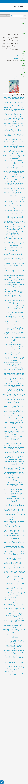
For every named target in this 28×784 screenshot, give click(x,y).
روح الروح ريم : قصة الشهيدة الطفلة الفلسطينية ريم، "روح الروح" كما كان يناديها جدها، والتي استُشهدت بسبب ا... (14, 162)
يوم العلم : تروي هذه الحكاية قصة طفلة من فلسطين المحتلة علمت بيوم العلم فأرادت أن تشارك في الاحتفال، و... (14, 474)
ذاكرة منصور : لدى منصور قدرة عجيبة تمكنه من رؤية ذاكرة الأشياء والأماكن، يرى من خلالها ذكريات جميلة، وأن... (14, 558)
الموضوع (23, 76)
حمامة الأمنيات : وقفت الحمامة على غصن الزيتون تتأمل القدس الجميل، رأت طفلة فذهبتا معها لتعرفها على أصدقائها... (14, 249)
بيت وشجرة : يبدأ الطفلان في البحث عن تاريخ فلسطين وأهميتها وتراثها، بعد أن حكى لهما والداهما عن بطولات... (14, 631)
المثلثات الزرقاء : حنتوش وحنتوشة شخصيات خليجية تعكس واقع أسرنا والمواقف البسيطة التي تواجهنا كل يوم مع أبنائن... (14, 265)
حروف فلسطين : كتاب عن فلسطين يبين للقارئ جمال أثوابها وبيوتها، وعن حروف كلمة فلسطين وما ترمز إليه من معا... (14, 484)
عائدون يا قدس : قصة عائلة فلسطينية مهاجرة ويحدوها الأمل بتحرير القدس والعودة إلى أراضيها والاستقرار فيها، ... (14, 411)
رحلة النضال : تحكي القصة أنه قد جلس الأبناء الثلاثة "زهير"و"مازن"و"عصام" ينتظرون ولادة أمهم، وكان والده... (14, 604)
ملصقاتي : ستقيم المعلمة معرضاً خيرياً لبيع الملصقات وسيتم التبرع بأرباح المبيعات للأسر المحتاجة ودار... (14, 207)
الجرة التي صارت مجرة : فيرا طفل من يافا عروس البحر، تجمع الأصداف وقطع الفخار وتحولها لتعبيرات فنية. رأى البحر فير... (14, 479)
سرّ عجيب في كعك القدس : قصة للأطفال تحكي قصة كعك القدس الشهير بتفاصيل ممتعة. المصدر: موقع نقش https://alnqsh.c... (14, 401)
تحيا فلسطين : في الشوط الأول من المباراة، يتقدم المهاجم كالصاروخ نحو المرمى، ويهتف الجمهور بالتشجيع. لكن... (14, 98)
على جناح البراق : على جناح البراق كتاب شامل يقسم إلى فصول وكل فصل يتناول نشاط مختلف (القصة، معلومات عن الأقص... (14, 532)
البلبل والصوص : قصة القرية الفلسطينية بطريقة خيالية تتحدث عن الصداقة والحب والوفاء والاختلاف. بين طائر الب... (14, 625)
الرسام (23, 58)
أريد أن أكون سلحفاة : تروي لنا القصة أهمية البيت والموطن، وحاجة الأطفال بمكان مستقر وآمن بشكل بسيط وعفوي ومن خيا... (14, 673)
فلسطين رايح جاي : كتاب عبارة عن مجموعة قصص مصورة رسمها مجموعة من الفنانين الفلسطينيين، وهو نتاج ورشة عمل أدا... (14, 452)
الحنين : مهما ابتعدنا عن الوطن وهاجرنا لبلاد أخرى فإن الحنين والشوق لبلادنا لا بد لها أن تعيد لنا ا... (14, 568)
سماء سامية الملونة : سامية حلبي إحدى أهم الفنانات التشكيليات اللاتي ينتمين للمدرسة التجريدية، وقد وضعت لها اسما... (14, 438)
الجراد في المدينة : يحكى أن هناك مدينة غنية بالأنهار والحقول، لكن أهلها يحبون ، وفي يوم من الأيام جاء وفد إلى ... (14, 599)
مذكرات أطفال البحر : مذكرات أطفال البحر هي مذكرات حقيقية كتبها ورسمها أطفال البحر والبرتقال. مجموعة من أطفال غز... (14, 406)
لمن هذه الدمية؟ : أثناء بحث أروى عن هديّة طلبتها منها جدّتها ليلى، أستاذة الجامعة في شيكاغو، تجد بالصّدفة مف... (14, 417)
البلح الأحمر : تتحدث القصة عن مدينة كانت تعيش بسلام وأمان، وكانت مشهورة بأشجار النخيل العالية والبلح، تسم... (14, 286)
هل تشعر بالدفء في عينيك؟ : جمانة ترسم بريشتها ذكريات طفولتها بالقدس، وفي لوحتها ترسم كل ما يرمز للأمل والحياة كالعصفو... (14, 281)
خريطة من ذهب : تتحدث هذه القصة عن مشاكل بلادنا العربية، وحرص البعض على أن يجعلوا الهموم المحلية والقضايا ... (14, 194)
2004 (17, 63)
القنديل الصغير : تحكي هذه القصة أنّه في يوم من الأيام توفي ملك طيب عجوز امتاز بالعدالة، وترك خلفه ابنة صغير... (14, 120)
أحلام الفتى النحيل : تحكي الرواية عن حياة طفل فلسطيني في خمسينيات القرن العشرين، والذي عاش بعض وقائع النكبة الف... (14, 334)
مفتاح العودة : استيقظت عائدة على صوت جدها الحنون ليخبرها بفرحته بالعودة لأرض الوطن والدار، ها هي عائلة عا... (14, 254)
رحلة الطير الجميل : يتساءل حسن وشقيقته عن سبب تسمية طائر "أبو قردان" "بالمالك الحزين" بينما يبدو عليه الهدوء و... (14, 563)
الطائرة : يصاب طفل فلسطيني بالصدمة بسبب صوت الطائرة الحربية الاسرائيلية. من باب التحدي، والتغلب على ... (14, 348)
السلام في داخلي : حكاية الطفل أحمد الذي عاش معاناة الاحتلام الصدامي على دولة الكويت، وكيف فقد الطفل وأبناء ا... (14, 146)
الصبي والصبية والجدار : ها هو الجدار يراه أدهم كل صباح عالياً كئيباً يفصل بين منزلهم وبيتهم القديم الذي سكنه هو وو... (14, 526)
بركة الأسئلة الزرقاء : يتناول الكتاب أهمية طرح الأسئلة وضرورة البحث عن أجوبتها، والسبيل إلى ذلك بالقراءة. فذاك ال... (14, 652)
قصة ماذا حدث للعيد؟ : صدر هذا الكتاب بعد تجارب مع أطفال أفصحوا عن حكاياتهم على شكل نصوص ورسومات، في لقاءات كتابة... (14, 594)
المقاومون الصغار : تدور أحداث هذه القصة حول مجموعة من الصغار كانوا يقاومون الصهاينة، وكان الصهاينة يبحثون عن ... (14, 188)
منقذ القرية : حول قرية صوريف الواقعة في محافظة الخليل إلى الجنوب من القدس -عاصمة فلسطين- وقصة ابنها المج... (14, 396)
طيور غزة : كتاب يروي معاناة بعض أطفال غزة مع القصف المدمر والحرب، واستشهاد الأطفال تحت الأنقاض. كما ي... (14, 136)
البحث (25, 15)
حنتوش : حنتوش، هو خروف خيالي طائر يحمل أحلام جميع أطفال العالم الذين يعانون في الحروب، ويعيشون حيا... (14, 615)
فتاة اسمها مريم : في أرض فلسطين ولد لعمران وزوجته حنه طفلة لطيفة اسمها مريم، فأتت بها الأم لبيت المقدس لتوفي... (14, 505)
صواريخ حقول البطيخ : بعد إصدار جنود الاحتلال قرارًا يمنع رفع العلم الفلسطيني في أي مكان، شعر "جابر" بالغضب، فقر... (14, 109)
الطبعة (23, 65)
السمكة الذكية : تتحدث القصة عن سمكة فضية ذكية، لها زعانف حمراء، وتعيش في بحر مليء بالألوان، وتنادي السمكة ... (14, 302)
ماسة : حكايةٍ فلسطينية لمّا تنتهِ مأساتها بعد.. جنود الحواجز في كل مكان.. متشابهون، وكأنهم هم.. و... (14, 442)
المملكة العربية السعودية (12, 60)
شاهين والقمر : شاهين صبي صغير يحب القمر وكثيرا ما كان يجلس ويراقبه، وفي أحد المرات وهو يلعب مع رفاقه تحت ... (14, 495)
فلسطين (16, 76)
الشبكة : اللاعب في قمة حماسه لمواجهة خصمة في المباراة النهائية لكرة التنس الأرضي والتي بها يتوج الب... (14, 662)
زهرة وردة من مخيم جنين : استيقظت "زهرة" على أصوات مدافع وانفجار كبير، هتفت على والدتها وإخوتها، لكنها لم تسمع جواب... (14, 511)
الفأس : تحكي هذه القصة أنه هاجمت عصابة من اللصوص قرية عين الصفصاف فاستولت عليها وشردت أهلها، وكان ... (14, 201)
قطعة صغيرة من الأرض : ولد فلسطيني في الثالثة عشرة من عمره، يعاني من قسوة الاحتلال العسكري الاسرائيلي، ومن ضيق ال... (14, 380)
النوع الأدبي (23, 69)
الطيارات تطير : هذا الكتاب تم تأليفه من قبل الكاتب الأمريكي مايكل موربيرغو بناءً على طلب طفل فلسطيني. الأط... (14, 353)
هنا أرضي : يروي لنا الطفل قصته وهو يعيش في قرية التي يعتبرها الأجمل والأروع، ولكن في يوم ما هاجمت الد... (14, 573)
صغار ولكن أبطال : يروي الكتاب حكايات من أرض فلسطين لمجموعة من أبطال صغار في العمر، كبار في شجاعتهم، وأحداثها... (14, 641)
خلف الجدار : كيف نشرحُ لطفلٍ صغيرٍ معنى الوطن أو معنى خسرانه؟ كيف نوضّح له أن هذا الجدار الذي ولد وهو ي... (14, 433)
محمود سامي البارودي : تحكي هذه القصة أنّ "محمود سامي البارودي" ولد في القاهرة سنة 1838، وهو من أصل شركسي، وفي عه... (14, 291)
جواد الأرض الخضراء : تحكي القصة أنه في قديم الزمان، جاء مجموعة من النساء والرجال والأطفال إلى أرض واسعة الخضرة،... (14, 583)
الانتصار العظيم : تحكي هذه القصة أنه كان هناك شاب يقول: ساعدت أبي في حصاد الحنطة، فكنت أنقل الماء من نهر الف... (14, 223)
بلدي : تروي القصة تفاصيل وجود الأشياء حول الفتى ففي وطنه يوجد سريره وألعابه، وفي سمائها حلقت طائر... (14, 578)
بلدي (24, 23)
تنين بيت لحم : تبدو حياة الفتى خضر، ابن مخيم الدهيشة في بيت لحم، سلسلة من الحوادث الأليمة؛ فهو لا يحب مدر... (14, 427)
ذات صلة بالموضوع (18, 94)
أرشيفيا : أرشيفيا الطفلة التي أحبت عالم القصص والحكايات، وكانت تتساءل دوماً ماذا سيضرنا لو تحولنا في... (14, 542)
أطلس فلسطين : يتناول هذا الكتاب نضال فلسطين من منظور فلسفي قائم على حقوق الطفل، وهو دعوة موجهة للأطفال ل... (14, 157)
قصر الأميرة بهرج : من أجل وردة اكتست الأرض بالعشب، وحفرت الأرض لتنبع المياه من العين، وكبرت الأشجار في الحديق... (14, 647)
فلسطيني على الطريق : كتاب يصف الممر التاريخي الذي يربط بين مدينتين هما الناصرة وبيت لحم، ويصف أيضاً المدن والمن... (14, 463)
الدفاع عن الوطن (14, 78)
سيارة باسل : (22, 197)
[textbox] (17, 16)
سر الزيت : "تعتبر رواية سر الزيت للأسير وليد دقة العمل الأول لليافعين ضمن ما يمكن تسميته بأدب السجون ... (14, 343)
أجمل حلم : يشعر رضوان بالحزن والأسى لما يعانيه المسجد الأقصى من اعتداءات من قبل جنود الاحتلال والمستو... (14, 260)
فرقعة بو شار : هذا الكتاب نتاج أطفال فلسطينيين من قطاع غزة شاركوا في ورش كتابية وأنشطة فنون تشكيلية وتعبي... (14, 588)
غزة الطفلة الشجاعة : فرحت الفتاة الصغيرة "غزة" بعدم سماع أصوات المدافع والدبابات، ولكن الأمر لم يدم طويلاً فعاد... (14, 521)
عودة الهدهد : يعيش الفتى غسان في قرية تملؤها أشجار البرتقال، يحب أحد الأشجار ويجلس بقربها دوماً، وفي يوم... (14, 657)
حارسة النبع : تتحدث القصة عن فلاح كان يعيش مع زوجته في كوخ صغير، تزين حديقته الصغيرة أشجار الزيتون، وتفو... (14, 385)
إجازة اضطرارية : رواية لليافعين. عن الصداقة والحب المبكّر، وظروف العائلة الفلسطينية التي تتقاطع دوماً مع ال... (14, 374)
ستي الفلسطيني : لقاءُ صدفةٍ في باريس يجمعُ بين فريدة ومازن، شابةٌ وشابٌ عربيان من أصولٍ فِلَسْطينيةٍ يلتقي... (14, 369)
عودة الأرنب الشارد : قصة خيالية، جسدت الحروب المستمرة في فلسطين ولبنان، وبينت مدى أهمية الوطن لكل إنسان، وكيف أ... (14, 668)
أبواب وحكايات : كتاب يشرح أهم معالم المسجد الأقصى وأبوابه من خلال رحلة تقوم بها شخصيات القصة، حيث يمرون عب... (14, 636)
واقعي (16, 69)
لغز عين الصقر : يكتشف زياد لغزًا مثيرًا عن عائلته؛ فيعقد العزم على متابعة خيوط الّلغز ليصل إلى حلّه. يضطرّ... (14, 323)
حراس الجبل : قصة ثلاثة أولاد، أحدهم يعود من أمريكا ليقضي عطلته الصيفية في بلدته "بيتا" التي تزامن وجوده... (14, 178)
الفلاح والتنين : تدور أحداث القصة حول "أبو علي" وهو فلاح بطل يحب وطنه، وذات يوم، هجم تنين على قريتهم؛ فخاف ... (14, 173)
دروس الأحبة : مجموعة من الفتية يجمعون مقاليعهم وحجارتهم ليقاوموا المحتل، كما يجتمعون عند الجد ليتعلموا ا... (14, 548)
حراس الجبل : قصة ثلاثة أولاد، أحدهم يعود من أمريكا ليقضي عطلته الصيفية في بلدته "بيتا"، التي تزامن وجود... (14, 167)
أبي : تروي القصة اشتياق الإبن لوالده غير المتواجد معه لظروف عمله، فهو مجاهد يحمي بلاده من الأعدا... (14, 297)
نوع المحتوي (23, 73)
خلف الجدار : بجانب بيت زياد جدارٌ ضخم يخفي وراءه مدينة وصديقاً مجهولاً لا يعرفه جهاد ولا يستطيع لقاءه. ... (14, 270)
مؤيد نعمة (16, 58)
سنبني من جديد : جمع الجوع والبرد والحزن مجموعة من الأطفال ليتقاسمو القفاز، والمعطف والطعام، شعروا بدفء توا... (14, 244)
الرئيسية (20, 6)
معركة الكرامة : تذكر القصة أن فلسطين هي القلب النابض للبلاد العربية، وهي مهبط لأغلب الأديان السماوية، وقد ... (14, 500)
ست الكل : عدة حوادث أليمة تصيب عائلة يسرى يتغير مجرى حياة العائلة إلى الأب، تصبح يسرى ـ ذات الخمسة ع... (14, 422)
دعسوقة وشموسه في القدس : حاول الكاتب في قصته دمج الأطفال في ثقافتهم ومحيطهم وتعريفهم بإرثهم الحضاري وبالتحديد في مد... (14, 390)
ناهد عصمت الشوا (14, 56)
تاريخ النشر (23, 63)
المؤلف (23, 55)
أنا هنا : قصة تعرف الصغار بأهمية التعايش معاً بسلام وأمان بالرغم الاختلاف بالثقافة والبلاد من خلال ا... (14, 238)
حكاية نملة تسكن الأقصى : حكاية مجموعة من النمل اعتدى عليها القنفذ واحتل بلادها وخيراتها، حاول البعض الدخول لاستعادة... (14, 228)
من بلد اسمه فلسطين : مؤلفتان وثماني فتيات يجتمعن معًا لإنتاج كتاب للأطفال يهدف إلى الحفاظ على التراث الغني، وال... (14, 151)
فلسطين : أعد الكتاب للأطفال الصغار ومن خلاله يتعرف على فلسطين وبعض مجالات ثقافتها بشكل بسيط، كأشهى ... (14, 141)
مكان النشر (22, 60)
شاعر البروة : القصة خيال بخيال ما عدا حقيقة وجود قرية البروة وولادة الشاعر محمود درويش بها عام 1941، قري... (14, 364)
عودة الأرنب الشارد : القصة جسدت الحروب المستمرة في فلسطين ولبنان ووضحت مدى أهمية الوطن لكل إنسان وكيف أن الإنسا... (14, 489)
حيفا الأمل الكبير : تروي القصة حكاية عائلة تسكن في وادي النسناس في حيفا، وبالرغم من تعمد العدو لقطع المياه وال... (14, 553)
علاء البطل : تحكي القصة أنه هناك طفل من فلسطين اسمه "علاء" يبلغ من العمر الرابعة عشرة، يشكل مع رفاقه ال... (14, 212)
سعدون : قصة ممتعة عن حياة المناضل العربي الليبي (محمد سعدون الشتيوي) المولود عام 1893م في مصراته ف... (14, 339)
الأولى (17, 65)
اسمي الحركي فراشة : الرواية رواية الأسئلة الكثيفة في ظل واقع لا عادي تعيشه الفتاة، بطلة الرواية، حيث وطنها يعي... (14, 359)
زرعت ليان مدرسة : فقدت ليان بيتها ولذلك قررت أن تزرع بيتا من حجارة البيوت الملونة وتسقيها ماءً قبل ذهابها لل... (14, 516)
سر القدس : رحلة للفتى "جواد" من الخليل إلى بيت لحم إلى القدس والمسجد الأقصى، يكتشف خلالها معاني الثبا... (14, 318)
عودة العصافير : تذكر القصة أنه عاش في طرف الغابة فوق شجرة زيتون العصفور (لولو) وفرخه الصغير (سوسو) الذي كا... (14, 217)
